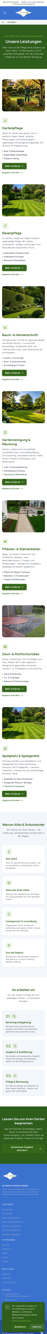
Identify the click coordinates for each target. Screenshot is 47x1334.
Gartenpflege (12, 128)
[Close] (41, 1306)
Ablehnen (37, 1327)
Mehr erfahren (12, 166)
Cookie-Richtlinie (8, 1282)
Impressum (6, 1274)
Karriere (5, 1257)
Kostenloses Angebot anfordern (22, 1149)
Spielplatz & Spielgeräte (20, 756)
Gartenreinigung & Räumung (16, 442)
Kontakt (5, 1261)
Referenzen (6, 1249)
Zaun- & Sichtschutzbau (20, 654)
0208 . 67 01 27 (11, 1300)
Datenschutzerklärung (21, 1321)
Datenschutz (7, 1278)
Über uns (5, 1245)
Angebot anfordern (11, 172)
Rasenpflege (11, 233)
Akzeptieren (20, 1327)
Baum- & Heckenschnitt (20, 335)
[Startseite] (3, 22)
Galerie (5, 1253)
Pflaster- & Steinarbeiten (21, 549)
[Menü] (4, 13)
